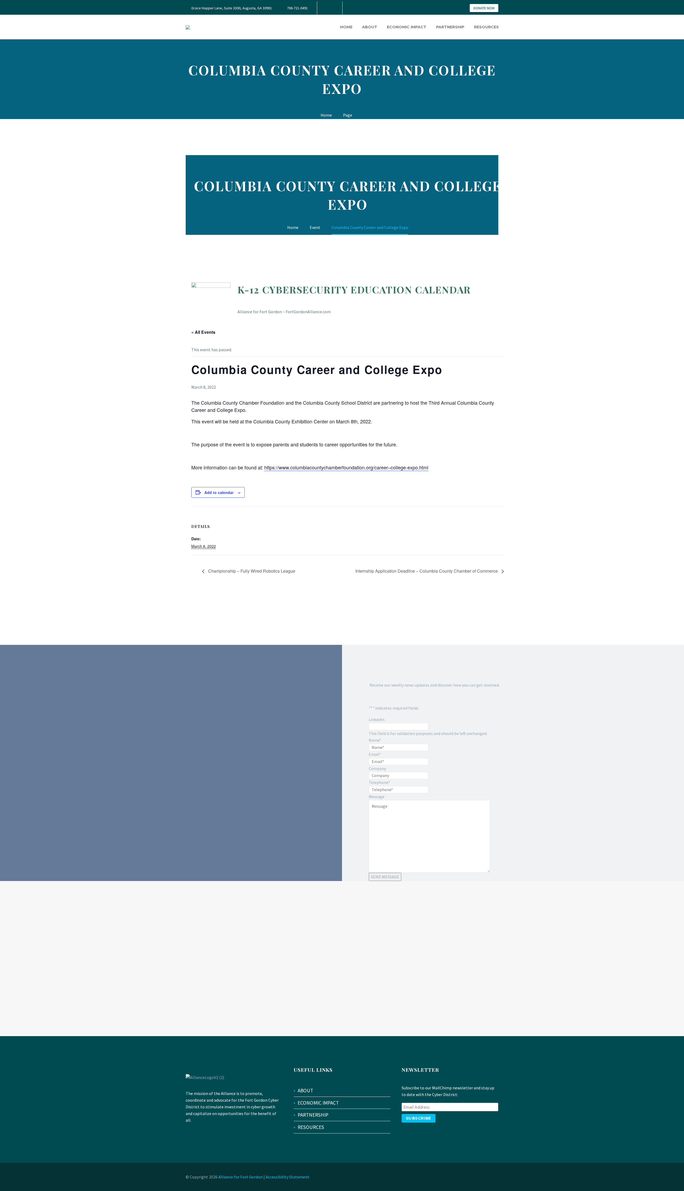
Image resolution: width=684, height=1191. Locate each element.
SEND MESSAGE (385, 876)
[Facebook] (329, 8)
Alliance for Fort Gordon (240, 1176)
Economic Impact (406, 27)
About (369, 27)
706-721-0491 (297, 8)
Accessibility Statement (287, 1176)
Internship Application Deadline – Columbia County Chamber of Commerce (427, 571)
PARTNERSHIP (313, 1115)
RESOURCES (311, 1127)
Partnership (450, 27)
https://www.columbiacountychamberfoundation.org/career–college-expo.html (346, 467)
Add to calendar (219, 492)
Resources (486, 27)
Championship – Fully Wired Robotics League (251, 571)
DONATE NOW (484, 8)
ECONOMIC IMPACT (318, 1103)
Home (346, 27)
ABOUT (305, 1090)
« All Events (203, 332)
